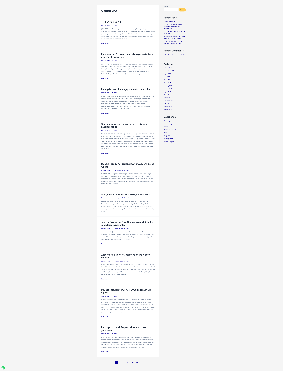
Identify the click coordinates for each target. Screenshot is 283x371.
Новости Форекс (169, 141)
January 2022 (168, 109)
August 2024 (168, 92)
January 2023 (168, 107)
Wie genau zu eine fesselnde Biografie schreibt (125, 194)
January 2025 (168, 89)
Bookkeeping (168, 124)
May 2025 (167, 80)
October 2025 (168, 68)
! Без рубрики (168, 121)
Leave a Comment (106, 170)
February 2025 (168, 86)
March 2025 (167, 83)
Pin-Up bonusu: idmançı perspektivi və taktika (125, 89)
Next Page (135, 362)
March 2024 (167, 95)
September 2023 (169, 101)
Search (166, 6)
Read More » (105, 43)
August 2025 (168, 74)
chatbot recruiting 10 (170, 130)
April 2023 (167, 103)
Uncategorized (105, 25)
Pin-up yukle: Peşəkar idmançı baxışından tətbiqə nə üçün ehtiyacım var (173, 26)
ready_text (167, 136)
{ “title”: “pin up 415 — (112, 21)
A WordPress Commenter (171, 55)
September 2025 (169, 71)
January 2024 (168, 98)
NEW (165, 133)
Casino (166, 127)
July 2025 (167, 77)
